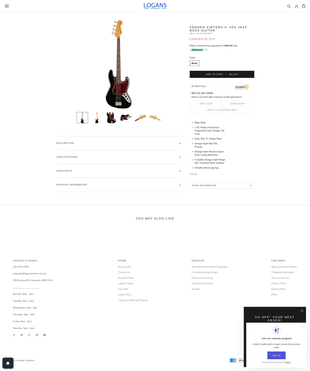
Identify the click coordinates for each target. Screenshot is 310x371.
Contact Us (124, 272)
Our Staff (123, 289)
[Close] (302, 310)
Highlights (64, 171)
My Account (124, 266)
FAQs (274, 294)
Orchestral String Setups (205, 272)
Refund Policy (278, 289)
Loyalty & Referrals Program (133, 300)
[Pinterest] (209, 173)
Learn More (237, 103)
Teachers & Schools (202, 283)
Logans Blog (124, 294)
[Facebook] (201, 173)
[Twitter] (205, 173)
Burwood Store (126, 278)
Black (194, 63)
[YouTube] (44, 334)
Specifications (67, 157)
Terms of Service (280, 278)
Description (65, 143)
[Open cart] (303, 6)
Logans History (126, 283)
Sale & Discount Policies (284, 266)
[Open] (7, 363)
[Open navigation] (7, 6)
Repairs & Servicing (202, 278)
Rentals (196, 289)
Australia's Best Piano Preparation (209, 266)
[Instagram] (29, 334)
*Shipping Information (282, 272)
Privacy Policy (278, 283)
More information (204, 185)
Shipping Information (72, 185)
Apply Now (205, 103)
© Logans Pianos (24, 360)
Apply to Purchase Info (222, 110)
